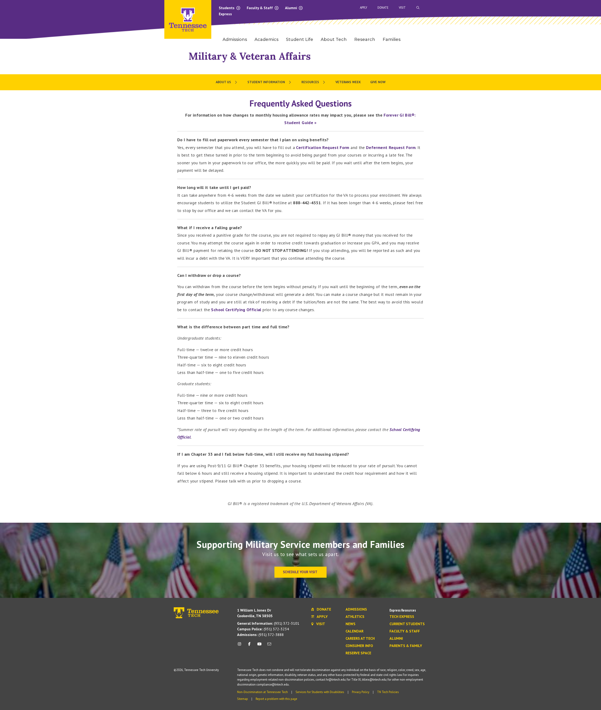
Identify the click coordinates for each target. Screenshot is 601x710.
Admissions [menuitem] (235, 39)
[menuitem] (227, 82)
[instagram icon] (240, 645)
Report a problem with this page (276, 699)
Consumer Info (359, 646)
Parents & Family (405, 646)
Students (227, 7)
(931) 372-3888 (260, 634)
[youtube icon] (259, 645)
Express (225, 14)
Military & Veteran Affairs (250, 56)
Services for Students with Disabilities (320, 692)
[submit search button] (500, 8)
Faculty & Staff (260, 7)
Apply (363, 8)
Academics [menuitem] (266, 39)
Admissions (356, 609)
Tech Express (401, 617)
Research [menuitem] (364, 39)
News (350, 624)
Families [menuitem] (392, 39)
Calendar (354, 631)
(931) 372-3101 (268, 623)
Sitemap (242, 699)
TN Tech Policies (388, 692)
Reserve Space (358, 653)
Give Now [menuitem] (377, 82)
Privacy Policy (360, 692)
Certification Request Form (322, 147)
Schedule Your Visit (300, 572)
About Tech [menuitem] (334, 39)
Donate (383, 8)
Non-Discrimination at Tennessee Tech (262, 692)
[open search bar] (418, 8)
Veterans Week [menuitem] (348, 82)
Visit (402, 8)
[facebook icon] (249, 645)
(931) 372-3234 (263, 629)
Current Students (407, 624)
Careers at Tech (360, 638)
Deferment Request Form (391, 147)
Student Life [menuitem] (299, 39)
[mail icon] (269, 645)
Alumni (291, 7)
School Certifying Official (236, 309)
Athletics (355, 617)
